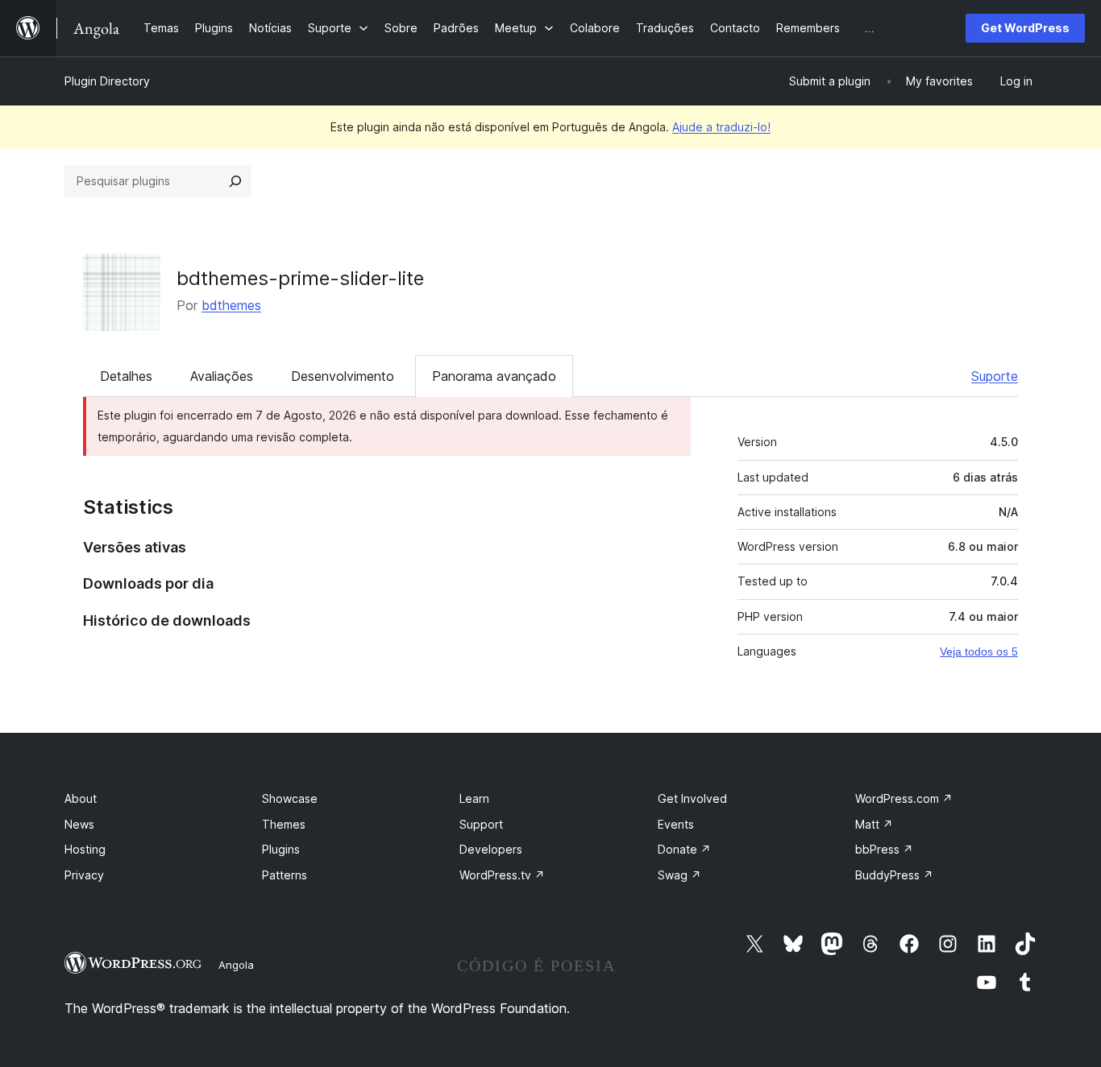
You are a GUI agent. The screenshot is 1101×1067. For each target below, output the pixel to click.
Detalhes (126, 376)
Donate (684, 849)
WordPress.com (904, 798)
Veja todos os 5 (979, 651)
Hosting (85, 849)
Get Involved (692, 798)
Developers (490, 849)
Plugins (281, 849)
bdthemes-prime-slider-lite (300, 278)
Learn (474, 798)
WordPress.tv (502, 875)
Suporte (994, 376)
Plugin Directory (107, 81)
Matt (874, 824)
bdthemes (231, 305)
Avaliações (221, 376)
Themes (283, 824)
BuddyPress (894, 875)
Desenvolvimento (342, 376)
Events (676, 824)
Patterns (284, 875)
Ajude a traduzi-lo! (721, 127)
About (80, 798)
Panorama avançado (494, 376)
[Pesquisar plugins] (235, 181)
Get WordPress (1025, 28)
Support (481, 824)
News (79, 824)
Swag (679, 875)
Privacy (84, 875)
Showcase (290, 798)
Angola (236, 964)
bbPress (884, 849)
